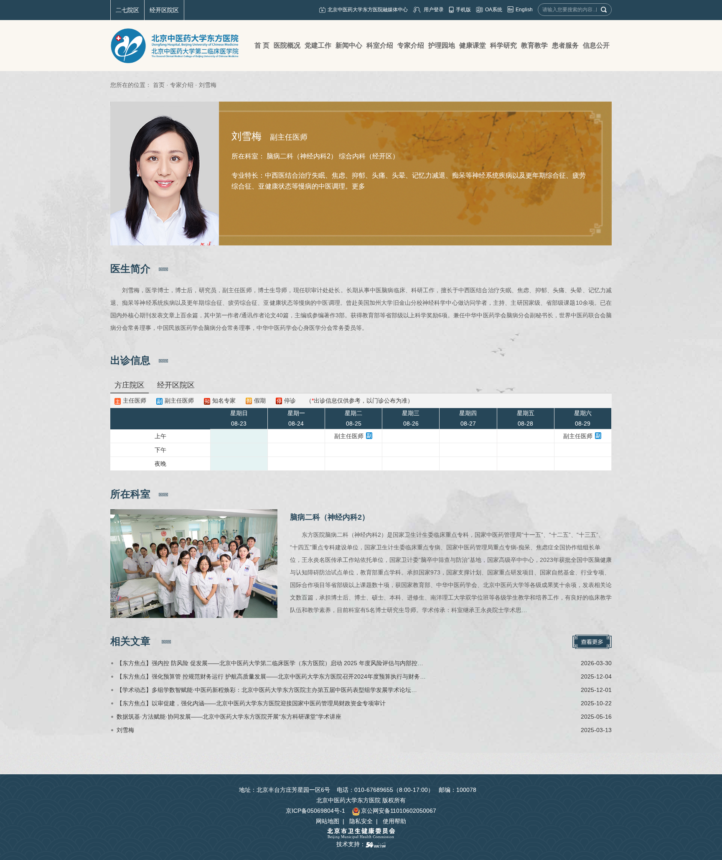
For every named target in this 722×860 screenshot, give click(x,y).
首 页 (261, 45)
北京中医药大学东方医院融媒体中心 (368, 10)
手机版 (463, 10)
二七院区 (127, 10)
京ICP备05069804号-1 (315, 810)
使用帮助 (394, 821)
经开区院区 (164, 10)
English (524, 10)
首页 (159, 85)
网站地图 (327, 821)
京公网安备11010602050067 (398, 810)
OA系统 (493, 10)
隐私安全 (361, 821)
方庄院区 (129, 385)
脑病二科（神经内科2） (329, 517)
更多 (358, 186)
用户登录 (434, 10)
